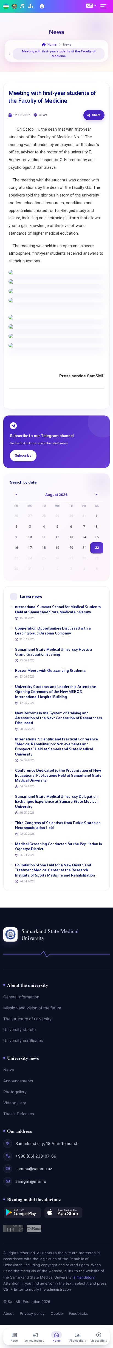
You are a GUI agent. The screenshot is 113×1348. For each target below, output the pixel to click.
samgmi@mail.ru (30, 1181)
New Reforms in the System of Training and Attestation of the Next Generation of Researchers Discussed (58, 718)
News (8, 1070)
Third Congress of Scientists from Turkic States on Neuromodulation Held (58, 825)
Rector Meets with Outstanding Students (50, 671)
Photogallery (15, 1091)
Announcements (18, 1081)
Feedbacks (78, 1313)
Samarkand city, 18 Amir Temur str (47, 1143)
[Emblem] (14, 6)
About (8, 1313)
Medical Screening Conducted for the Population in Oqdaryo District (58, 846)
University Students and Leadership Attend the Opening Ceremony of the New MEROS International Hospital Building (55, 692)
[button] (91, 5)
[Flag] (6, 6)
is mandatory (84, 1277)
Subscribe (23, 455)
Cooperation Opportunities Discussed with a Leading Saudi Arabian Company (53, 630)
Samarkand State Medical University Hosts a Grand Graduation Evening (53, 651)
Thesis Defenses (18, 1113)
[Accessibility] (42, 6)
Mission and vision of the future (32, 1008)
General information (21, 997)
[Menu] (105, 6)
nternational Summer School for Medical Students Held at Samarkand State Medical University (58, 609)
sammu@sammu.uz (33, 1168)
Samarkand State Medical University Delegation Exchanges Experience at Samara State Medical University (56, 801)
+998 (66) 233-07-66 (35, 1156)
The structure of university (27, 1018)
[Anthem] (23, 6)
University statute (19, 1029)
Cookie (57, 1313)
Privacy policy (32, 1313)
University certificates (23, 1040)
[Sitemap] (31, 6)
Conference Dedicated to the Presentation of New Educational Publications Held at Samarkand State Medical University (58, 775)
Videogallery (14, 1102)
